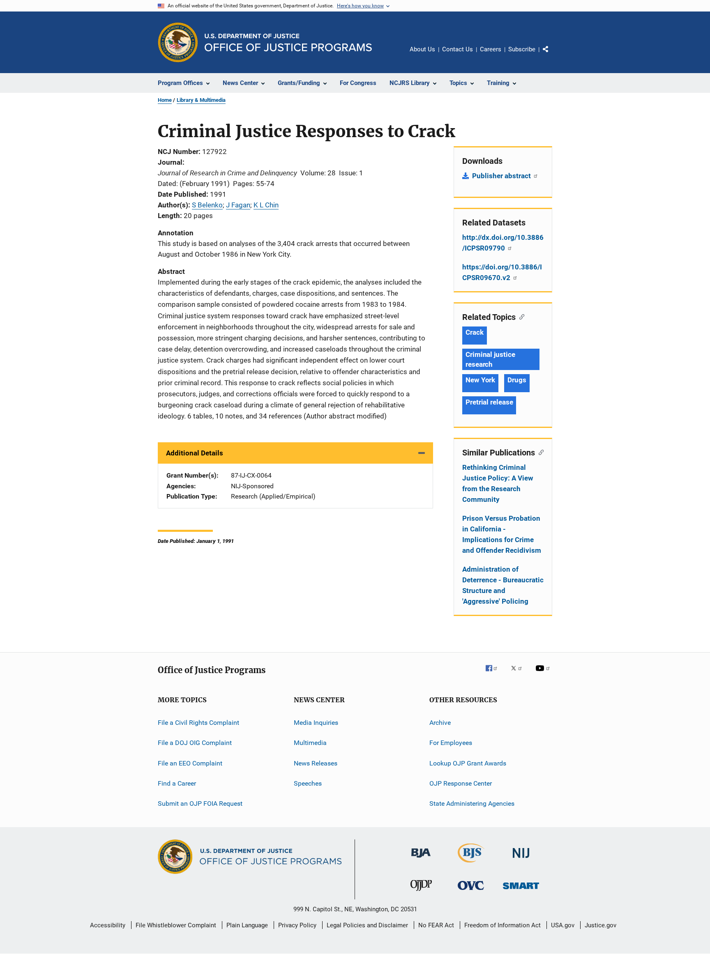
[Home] (288, 42)
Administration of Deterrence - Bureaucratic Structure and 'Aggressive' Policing (503, 585)
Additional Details (194, 453)
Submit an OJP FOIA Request (200, 803)
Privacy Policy (297, 925)
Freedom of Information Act (502, 925)
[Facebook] (495, 674)
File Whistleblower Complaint (176, 925)
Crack (475, 332)
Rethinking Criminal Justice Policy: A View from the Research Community (497, 483)
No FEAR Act (436, 925)
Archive (440, 722)
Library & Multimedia (201, 100)
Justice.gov (600, 925)
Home (165, 100)
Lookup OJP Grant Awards (467, 763)
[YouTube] (544, 674)
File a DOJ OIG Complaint (195, 743)
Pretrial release (489, 402)
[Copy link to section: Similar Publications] (539, 452)
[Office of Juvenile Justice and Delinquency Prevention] (421, 892)
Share (552, 55)
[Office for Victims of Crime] (471, 891)
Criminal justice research (490, 359)
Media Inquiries (316, 722)
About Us (422, 49)
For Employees (450, 743)
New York (480, 380)
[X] (519, 674)
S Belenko (207, 205)
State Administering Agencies (471, 803)
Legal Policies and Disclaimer (367, 925)
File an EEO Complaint (190, 763)
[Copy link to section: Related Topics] (520, 316)
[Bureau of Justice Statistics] (471, 864)
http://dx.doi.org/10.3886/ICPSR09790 (503, 242)
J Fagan (238, 205)
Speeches (308, 783)
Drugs (516, 380)
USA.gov (562, 925)
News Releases (315, 763)
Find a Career (177, 783)
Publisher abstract (502, 176)
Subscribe (521, 49)
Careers (490, 49)
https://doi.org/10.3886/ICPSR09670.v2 (502, 272)
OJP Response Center (460, 783)
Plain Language (247, 925)
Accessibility (107, 925)
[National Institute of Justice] (521, 859)
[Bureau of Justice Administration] (421, 859)
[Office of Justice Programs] (178, 42)
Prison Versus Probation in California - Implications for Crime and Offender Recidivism (501, 534)
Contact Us (457, 49)
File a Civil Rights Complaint (198, 722)
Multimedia (310, 743)
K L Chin (266, 205)
